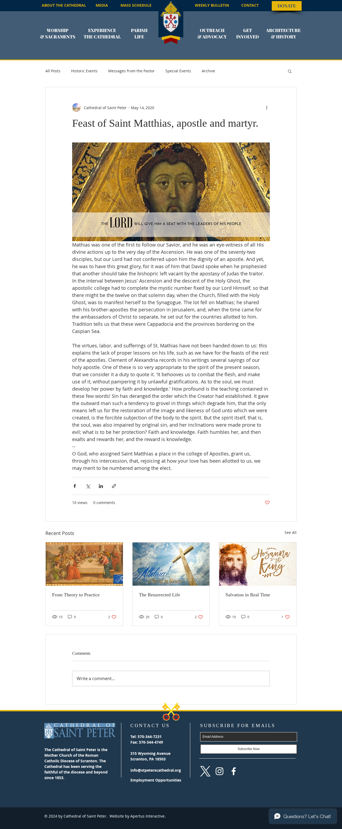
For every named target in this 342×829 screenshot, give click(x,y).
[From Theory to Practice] (84, 564)
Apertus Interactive (147, 816)
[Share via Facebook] (74, 486)
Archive (208, 70)
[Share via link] (113, 486)
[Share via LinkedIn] (100, 486)
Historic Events (84, 70)
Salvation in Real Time (248, 594)
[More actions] (266, 107)
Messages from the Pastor (131, 70)
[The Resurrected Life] (171, 564)
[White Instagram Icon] (219, 771)
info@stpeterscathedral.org (155, 770)
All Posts (52, 70)
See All (291, 532)
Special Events (178, 70)
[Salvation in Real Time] (257, 564)
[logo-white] (205, 771)
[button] (57, 36)
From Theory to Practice (76, 594)
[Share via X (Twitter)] (87, 486)
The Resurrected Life (159, 594)
